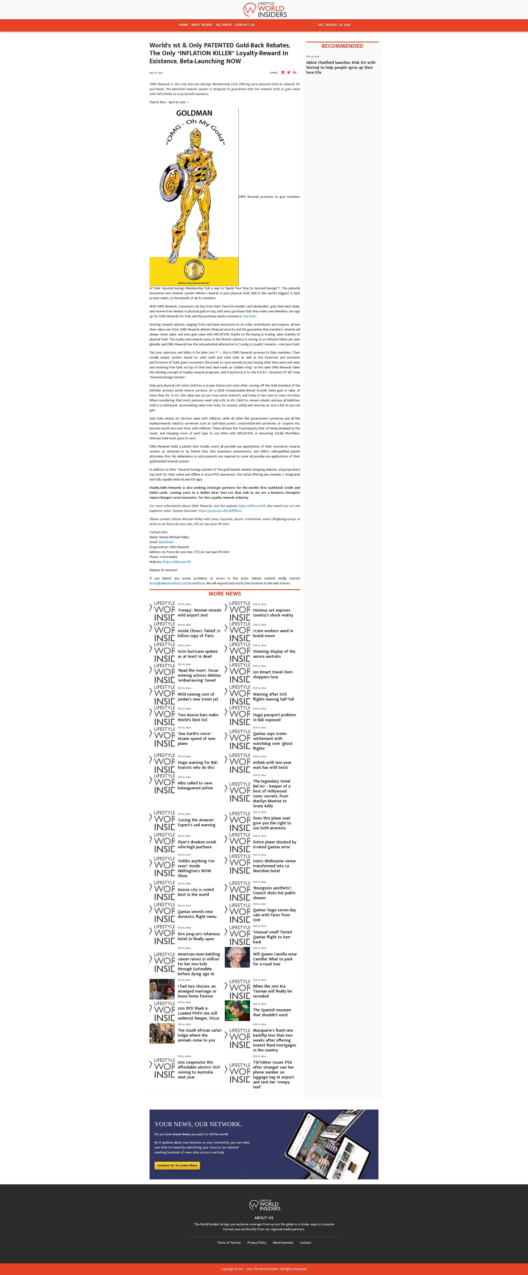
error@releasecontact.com (168, 583)
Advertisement (283, 1243)
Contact (305, 1243)
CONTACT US (244, 25)
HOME (183, 25)
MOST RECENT (202, 25)
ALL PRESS (224, 25)
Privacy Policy (256, 1243)
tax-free (249, 316)
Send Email (165, 542)
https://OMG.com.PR (177, 562)
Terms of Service (229, 1243)
